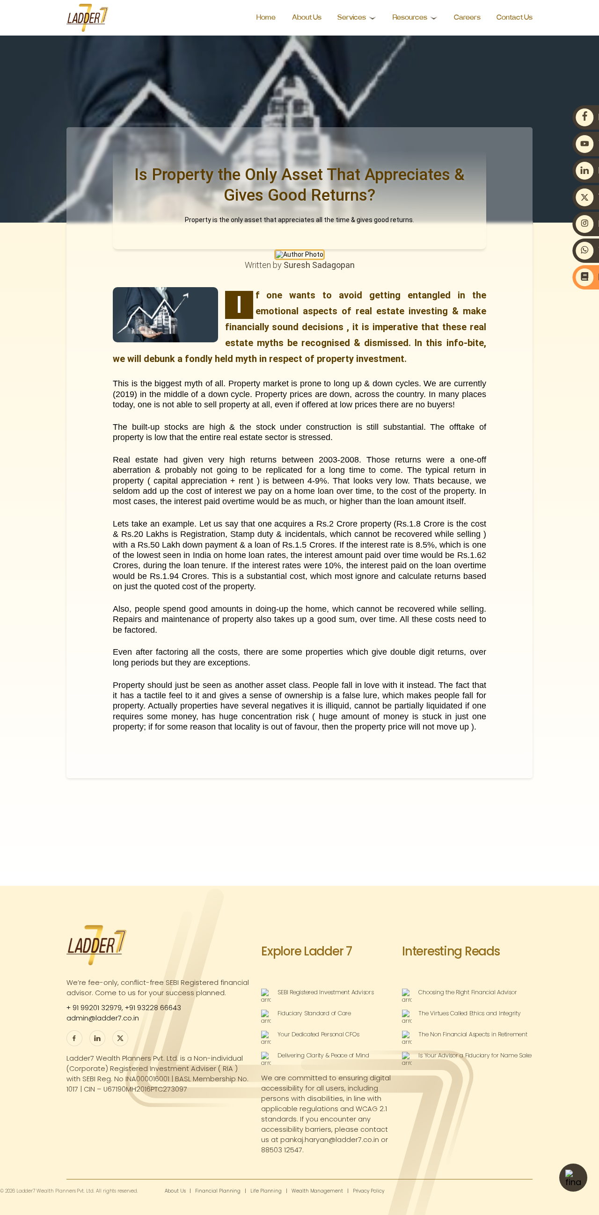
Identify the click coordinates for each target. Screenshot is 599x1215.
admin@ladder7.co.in (102, 1018)
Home (266, 17)
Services (351, 17)
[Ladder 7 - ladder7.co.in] (87, 18)
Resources (410, 17)
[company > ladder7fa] (97, 1038)
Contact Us (515, 17)
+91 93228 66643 (153, 1007)
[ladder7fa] (74, 1038)
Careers (467, 17)
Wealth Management (317, 1191)
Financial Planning (218, 1191)
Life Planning (266, 1191)
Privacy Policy (368, 1191)
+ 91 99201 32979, (95, 1007)
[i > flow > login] (120, 1038)
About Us (306, 17)
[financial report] (573, 1178)
